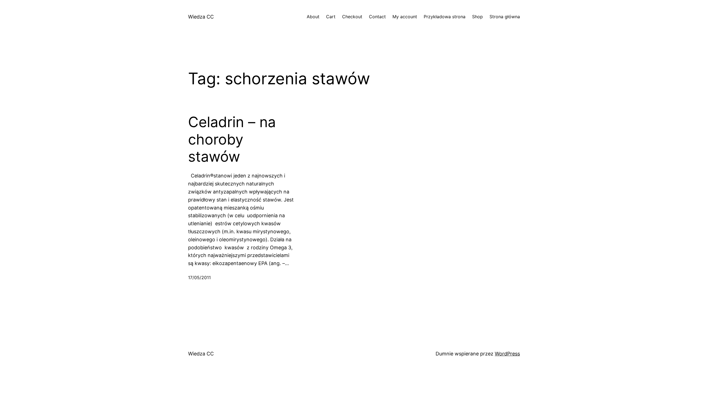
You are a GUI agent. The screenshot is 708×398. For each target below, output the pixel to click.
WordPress (507, 354)
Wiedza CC (201, 17)
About (313, 16)
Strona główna (505, 16)
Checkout (352, 16)
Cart (330, 16)
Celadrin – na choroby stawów (232, 139)
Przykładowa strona (444, 16)
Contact (377, 16)
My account (404, 16)
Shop (477, 16)
